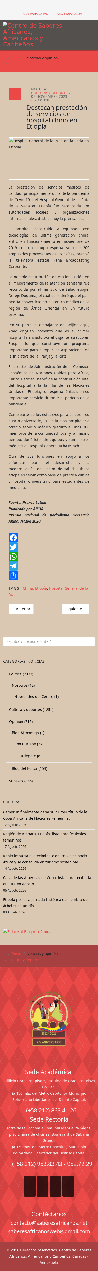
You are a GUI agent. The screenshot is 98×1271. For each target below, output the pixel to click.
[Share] (49, 575)
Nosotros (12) (23, 685)
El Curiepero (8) (27, 755)
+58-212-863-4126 (34, 14)
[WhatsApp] (49, 556)
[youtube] (51, 6)
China (28, 588)
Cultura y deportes (25, 64)
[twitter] (46, 6)
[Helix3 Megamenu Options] (91, 32)
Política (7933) (20, 673)
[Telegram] (49, 566)
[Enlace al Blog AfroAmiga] (49, 932)
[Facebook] (49, 537)
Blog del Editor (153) (29, 768)
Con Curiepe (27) (28, 743)
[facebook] (40, 6)
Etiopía (41, 588)
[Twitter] (49, 547)
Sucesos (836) (20, 780)
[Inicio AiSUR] (49, 1018)
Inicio (16, 58)
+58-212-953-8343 (68, 14)
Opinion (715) (20, 721)
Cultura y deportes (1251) (30, 709)
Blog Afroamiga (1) (27, 732)
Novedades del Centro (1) (36, 696)
